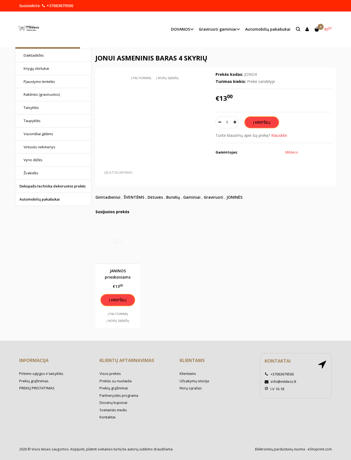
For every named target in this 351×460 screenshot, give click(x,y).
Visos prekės (110, 373)
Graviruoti (213, 197)
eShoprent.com (320, 449)
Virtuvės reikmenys (39, 146)
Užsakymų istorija (194, 380)
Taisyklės (31, 107)
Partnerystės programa (119, 395)
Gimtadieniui (107, 197)
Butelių (173, 197)
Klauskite (279, 135)
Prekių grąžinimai (114, 388)
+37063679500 (59, 5)
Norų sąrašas (191, 388)
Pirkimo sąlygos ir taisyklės (41, 373)
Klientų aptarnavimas (127, 360)
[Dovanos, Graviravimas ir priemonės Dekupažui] (30, 29)
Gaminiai (191, 197)
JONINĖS (234, 197)
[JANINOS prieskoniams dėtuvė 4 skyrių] (117, 241)
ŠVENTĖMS (134, 197)
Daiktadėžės (34, 55)
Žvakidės (31, 172)
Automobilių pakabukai (267, 29)
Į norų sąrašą (167, 78)
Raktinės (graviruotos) (42, 94)
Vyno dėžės (33, 159)
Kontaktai (107, 417)
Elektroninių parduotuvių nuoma (280, 449)
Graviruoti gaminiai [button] (217, 29)
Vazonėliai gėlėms (38, 133)
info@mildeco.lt (283, 381)
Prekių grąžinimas (34, 380)
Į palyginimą (141, 78)
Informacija (34, 360)
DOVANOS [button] (180, 29)
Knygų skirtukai (36, 68)
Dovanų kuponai (113, 402)
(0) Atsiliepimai (118, 172)
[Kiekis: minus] (219, 122)
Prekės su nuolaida (116, 380)
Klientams (192, 360)
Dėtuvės (155, 197)
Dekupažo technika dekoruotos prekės (52, 186)
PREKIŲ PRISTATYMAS (37, 388)
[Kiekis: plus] (235, 122)
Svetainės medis (113, 409)
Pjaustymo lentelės (39, 81)
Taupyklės (32, 120)
